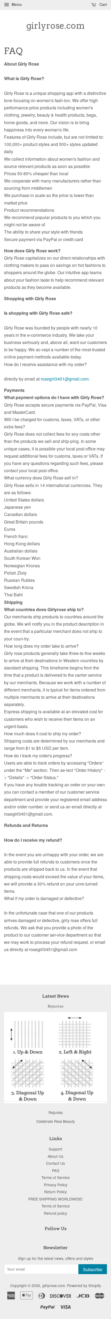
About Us (55, 1156)
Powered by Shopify (84, 1285)
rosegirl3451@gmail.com (65, 379)
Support (55, 1149)
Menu (16, 4)
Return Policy (55, 1191)
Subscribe (92, 1269)
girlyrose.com (55, 26)
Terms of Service (55, 1177)
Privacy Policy (55, 1184)
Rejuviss (55, 1006)
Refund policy (55, 1213)
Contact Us (55, 1163)
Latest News (55, 996)
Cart (102, 4)
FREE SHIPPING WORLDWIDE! (55, 1199)
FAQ (55, 1170)
